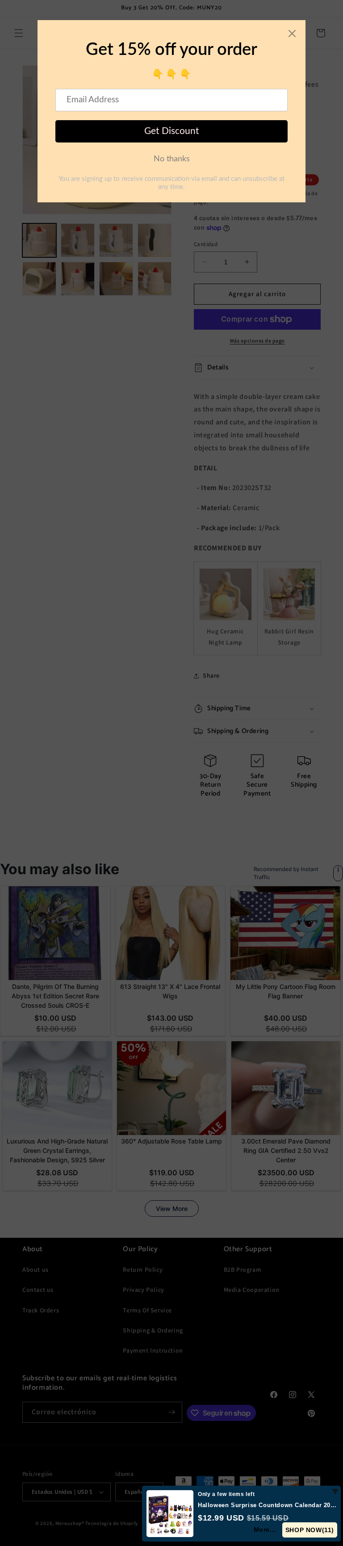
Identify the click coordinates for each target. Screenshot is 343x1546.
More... (264, 1529)
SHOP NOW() (309, 1529)
